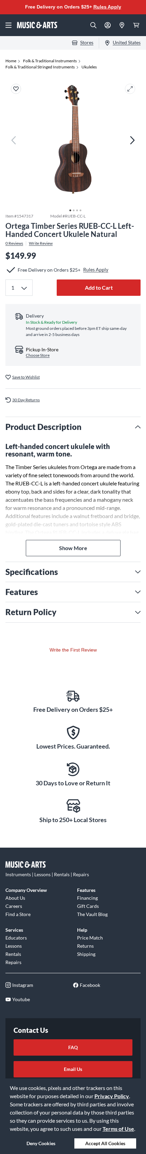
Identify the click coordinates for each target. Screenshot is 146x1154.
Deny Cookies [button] (40, 1143)
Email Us (73, 1069)
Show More (73, 548)
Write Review (41, 243)
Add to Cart (99, 287)
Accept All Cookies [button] (105, 1143)
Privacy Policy (111, 1096)
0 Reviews (14, 243)
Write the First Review (73, 650)
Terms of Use (118, 1128)
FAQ (73, 1047)
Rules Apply (107, 7)
